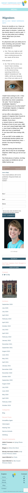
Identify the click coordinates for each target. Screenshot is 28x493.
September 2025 (7, 304)
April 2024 (5, 315)
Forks (15, 457)
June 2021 (5, 355)
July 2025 (5, 308)
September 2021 (7, 347)
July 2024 (5, 311)
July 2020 (5, 387)
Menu (14, 9)
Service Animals (7, 431)
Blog (3, 413)
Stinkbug (5, 435)
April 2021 (5, 362)
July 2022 (5, 329)
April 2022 (5, 333)
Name (3, 193)
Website (4, 203)
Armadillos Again (7, 420)
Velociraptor (6, 424)
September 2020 (7, 380)
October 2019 (6, 405)
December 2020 (7, 369)
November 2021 (7, 344)
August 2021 (6, 351)
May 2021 (5, 358)
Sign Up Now (14, 267)
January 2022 (6, 340)
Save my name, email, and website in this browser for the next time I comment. (12, 211)
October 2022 (6, 326)
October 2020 (6, 376)
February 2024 (6, 319)
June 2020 (5, 391)
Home (4, 477)
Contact (3, 488)
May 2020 (5, 394)
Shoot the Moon (14, 448)
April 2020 (5, 398)
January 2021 (6, 365)
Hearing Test (6, 427)
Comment (4, 180)
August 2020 (6, 383)
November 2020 (7, 373)
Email (3, 199)
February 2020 (6, 402)
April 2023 (5, 322)
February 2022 (6, 337)
